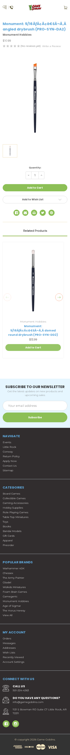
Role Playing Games (15, 512)
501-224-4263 (21, 690)
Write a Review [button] (51, 46)
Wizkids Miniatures (14, 587)
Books (7, 526)
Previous (7, 297)
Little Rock (9, 447)
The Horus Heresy (14, 610)
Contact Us (10, 465)
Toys (5, 521)
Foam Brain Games (15, 591)
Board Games (11, 493)
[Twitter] (43, 213)
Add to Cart (33, 347)
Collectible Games (14, 498)
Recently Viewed (13, 657)
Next (59, 297)
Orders (7, 638)
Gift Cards (9, 535)
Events (7, 442)
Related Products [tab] (35, 230)
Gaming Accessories (15, 503)
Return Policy (11, 456)
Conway (8, 451)
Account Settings (13, 661)
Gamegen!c (10, 596)
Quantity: (35, 167)
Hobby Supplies (13, 507)
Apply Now (10, 461)
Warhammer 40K (13, 568)
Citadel (7, 582)
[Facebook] (16, 213)
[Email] (25, 213)
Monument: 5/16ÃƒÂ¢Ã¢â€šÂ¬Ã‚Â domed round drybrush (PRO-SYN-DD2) (33, 330)
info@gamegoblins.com (28, 702)
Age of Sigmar (12, 605)
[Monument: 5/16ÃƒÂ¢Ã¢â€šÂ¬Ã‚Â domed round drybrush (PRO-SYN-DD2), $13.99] (33, 281)
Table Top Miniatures (15, 517)
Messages (9, 643)
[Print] (34, 213)
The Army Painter (13, 577)
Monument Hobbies (16, 601)
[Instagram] (15, 723)
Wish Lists (9, 652)
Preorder (8, 545)
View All (7, 615)
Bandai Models (12, 531)
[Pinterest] (51, 213)
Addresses (9, 647)
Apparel (8, 540)
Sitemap (8, 470)
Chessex (8, 573)
